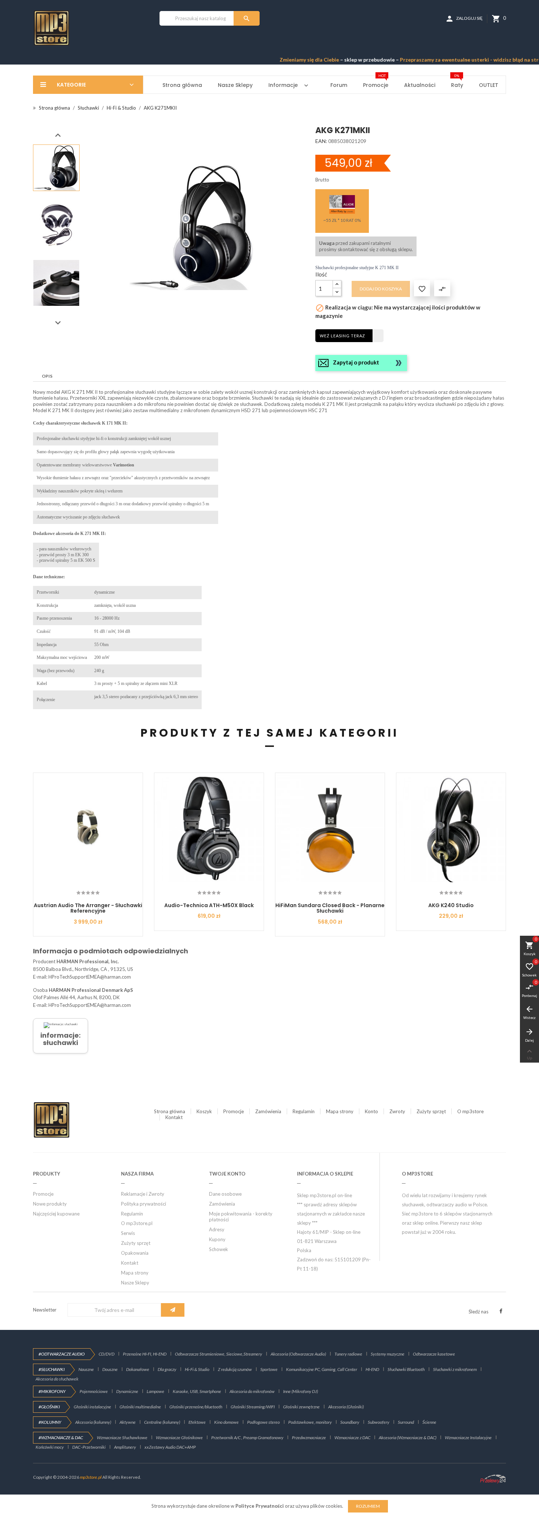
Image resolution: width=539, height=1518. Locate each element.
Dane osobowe (225, 1194)
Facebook (500, 1311)
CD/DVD (106, 1354)
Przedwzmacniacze (309, 1437)
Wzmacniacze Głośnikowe (179, 1437)
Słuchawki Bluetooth (406, 1369)
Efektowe (197, 1422)
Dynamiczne (127, 1391)
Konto (371, 1111)
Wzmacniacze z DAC (352, 1437)
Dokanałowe (137, 1369)
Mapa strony (339, 1111)
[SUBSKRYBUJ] (172, 1310)
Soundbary (349, 1422)
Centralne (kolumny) (162, 1422)
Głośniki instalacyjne (92, 1406)
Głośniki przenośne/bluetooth (195, 1406)
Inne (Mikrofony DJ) (300, 1391)
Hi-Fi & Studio (197, 1369)
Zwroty (397, 1111)
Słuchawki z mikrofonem (455, 1369)
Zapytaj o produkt (356, 362)
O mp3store (470, 1111)
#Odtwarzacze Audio (61, 1354)
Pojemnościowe (94, 1391)
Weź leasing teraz (342, 335)
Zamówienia (268, 1111)
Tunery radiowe (348, 1354)
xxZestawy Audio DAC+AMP (170, 1447)
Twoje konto (227, 1174)
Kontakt (174, 1117)
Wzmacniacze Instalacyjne (468, 1437)
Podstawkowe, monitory (310, 1422)
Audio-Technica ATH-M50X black (209, 905)
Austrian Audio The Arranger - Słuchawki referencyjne (88, 908)
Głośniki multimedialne (140, 1406)
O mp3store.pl (137, 1223)
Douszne (110, 1369)
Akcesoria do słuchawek (57, 1379)
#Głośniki (49, 1406)
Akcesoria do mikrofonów (252, 1391)
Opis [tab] (47, 376)
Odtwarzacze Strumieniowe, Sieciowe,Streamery (218, 1354)
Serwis (128, 1233)
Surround (406, 1422)
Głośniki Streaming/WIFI (253, 1406)
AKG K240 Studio (451, 905)
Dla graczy (167, 1369)
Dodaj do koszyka (381, 289)
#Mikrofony (52, 1391)
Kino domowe (226, 1422)
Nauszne (86, 1369)
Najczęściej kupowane (56, 1214)
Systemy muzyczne (387, 1354)
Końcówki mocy (50, 1447)
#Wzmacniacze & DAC (60, 1437)
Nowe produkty (50, 1204)
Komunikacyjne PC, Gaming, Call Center (321, 1369)
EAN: (321, 141)
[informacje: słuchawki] (61, 1025)
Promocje (233, 1111)
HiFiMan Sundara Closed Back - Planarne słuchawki (330, 908)
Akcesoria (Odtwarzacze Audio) (298, 1354)
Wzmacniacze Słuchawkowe (122, 1437)
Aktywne (128, 1422)
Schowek (218, 1249)
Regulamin (304, 1111)
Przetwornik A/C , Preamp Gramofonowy (247, 1437)
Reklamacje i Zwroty (142, 1194)
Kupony (217, 1239)
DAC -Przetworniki (89, 1447)
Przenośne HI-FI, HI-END (144, 1354)
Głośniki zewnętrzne (301, 1406)
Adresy (216, 1229)
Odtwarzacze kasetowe (434, 1354)
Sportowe (269, 1369)
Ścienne (429, 1422)
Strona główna (169, 1111)
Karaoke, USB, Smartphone (197, 1391)
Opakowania (134, 1253)
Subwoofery (378, 1422)
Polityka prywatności (143, 1204)
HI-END (372, 1369)
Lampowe (155, 1391)
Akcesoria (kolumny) (93, 1422)
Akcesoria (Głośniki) (346, 1406)
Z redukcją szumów (235, 1369)
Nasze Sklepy (135, 1283)
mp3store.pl (91, 1477)
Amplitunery (125, 1447)
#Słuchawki (51, 1369)
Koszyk (204, 1111)
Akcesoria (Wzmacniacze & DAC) (407, 1437)
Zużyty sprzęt (431, 1111)
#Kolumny (49, 1422)
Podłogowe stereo (263, 1422)
